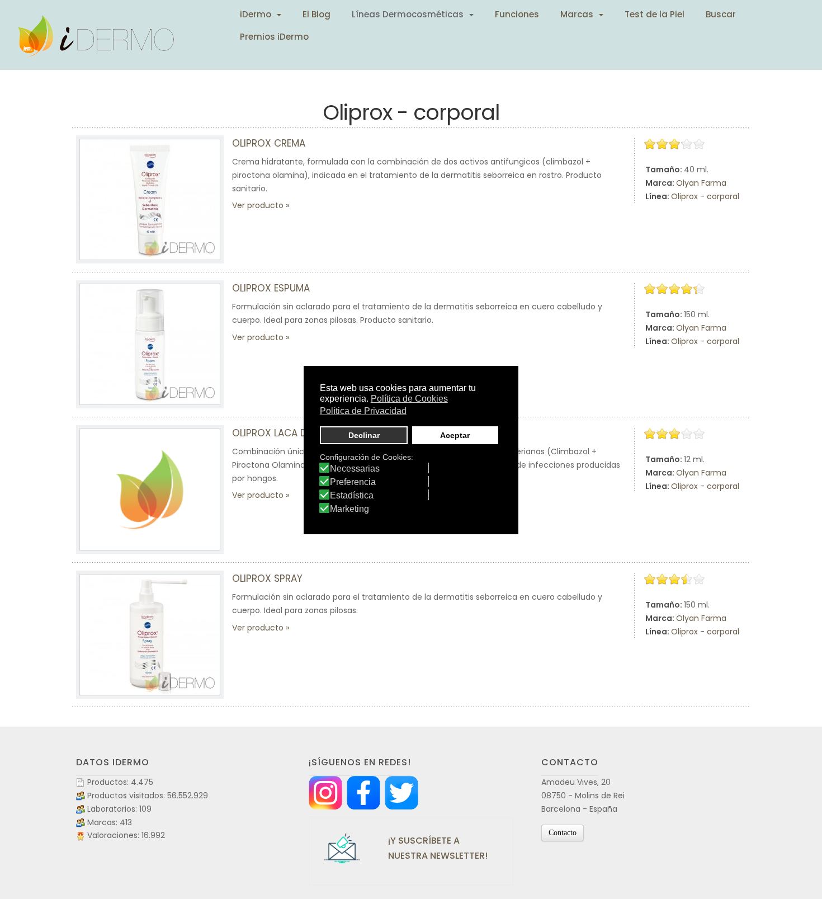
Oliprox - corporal (705, 196)
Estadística (352, 495)
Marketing (349, 509)
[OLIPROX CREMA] (149, 199)
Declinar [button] (364, 435)
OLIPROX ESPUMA (271, 288)
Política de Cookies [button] (409, 398)
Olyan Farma (701, 183)
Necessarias (355, 468)
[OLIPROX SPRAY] (149, 634)
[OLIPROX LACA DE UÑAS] (149, 489)
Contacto (563, 833)
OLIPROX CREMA (268, 143)
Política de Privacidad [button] (363, 411)
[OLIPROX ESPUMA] (149, 344)
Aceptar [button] (455, 435)
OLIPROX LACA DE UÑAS (285, 433)
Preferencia (353, 482)
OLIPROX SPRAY (267, 578)
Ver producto (258, 205)
